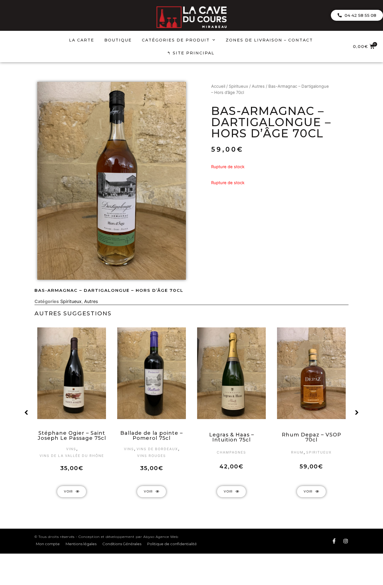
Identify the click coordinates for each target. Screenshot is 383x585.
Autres (258, 86)
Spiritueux (238, 86)
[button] (357, 15)
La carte (81, 40)
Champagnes (231, 452)
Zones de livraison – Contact (269, 40)
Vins (71, 449)
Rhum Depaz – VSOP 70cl (311, 437)
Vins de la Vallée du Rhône (72, 456)
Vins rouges (151, 456)
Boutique (118, 40)
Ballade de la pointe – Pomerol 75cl (151, 435)
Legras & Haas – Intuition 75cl (231, 437)
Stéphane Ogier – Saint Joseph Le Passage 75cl (72, 435)
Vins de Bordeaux (157, 449)
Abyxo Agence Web (160, 537)
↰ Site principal (190, 53)
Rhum (297, 452)
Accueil (218, 86)
